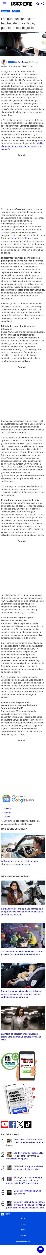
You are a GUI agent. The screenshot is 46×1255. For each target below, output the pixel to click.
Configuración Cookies (23, 1241)
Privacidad (23, 1235)
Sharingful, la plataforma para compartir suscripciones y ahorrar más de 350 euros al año (24, 1180)
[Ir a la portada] (21, 4)
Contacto (23, 1224)
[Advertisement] (23, 181)
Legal (23, 1229)
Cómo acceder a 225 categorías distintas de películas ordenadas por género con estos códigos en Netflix (25, 1205)
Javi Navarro (23, 62)
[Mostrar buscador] (38, 4)
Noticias (7, 808)
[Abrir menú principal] (4, 4)
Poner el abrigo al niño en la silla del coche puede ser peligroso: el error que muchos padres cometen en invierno (21, 994)
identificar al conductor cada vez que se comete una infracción (23, 146)
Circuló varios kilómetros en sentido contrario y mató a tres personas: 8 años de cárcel (22, 952)
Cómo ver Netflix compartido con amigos (27, 1192)
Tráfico (16, 11)
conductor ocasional (20, 238)
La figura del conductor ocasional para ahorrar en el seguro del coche (19, 862)
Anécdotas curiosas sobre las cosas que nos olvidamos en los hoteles (25, 1142)
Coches (5, 11)
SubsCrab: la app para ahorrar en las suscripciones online (28, 1167)
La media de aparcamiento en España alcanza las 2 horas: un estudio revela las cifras (21, 1037)
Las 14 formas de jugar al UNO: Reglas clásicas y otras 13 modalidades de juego (25, 1156)
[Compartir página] (42, 4)
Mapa (23, 1218)
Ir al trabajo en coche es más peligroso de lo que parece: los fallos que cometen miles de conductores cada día (22, 912)
